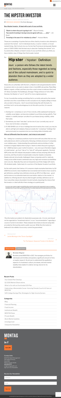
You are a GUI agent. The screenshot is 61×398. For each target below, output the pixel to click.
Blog (6, 301)
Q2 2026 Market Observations (15, 282)
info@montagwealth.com (10, 366)
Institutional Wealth (11, 310)
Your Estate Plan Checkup (13, 279)
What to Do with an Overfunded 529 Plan (18, 285)
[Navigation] (54, 4)
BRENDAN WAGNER (13, 22)
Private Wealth (9, 316)
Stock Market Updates (12, 319)
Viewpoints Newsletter (12, 324)
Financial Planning (10, 304)
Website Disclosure (41, 396)
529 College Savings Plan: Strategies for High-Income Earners (25, 293)
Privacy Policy (49, 396)
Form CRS (8, 347)
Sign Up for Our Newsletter (11, 367)
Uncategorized (9, 322)
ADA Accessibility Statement (31, 396)
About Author (10, 248)
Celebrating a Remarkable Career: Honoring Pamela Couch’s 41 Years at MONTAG (28, 289)
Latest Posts (21, 248)
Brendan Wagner (23, 19)
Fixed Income (9, 307)
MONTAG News (10, 313)
